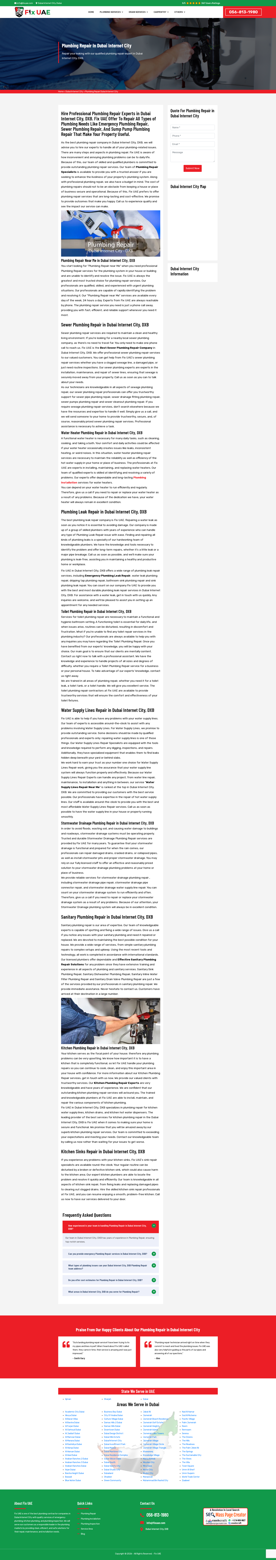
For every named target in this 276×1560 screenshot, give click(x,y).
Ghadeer (108, 1477)
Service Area (87, 1529)
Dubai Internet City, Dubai (50, 3)
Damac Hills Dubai (112, 1426)
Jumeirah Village (150, 1440)
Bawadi (68, 1477)
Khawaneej (148, 1451)
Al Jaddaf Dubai (72, 1433)
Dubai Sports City (112, 1466)
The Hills (186, 1440)
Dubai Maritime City (113, 1451)
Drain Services (137, 12)
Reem (184, 1426)
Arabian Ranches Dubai (75, 1466)
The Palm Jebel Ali (190, 1448)
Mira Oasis (147, 1466)
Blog (83, 1534)
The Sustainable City (191, 1455)
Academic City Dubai (74, 1412)
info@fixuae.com (25, 3)
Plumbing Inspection (90, 1524)
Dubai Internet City (74, 91)
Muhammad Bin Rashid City (155, 1480)
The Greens (187, 1437)
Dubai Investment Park (114, 1444)
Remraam (186, 1430)
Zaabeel (185, 1480)
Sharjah (107, 1399)
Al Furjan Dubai (72, 1426)
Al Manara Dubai (72, 1440)
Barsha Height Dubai (74, 1473)
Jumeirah (147, 1415)
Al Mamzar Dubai (72, 1437)
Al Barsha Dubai (72, 1422)
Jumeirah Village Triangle (154, 1448)
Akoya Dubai (70, 1415)
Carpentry (160, 12)
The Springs (187, 1451)
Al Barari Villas (71, 1419)
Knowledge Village (151, 1455)
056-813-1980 (243, 12)
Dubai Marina (110, 1448)
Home (91, 12)
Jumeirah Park (150, 1437)
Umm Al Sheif (188, 1469)
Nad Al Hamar (188, 1412)
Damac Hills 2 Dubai (113, 1422)
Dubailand (108, 1473)
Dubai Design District (113, 1433)
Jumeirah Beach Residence (155, 1419)
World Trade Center (191, 1477)
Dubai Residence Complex (116, 1455)
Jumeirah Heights (151, 1426)
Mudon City (148, 1473)
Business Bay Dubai (113, 1412)
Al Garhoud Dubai (73, 1430)
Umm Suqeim (188, 1473)
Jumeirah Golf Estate (153, 1422)
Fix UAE (157, 1554)
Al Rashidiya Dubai (73, 1444)
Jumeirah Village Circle (153, 1444)
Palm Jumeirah (189, 1422)
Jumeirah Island (150, 1430)
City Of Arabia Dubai (113, 1415)
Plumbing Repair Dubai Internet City (101, 91)
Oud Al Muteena (189, 1415)
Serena (185, 1433)
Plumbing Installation (90, 1519)
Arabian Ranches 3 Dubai (76, 1462)
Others (178, 12)
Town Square (188, 1466)
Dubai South (109, 1462)
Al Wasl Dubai (71, 1455)
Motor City (148, 1469)
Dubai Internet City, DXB (157, 1528)
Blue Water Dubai (73, 1480)
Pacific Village (188, 1419)
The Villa (186, 1462)
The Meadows (188, 1444)
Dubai (145, 1399)
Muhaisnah (148, 1477)
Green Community (112, 1480)
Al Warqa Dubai (72, 1448)
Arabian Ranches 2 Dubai (76, 1459)
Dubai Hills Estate (112, 1437)
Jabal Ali (147, 1412)
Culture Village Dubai (113, 1419)
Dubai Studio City (112, 1469)
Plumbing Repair (88, 1513)
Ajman (68, 1399)
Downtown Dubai (112, 1430)
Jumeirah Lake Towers (153, 1433)
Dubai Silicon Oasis (112, 1459)
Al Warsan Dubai (72, 1451)
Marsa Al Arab (149, 1459)
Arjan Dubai (70, 1469)
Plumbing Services (110, 12)
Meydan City (149, 1462)
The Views (186, 1459)
